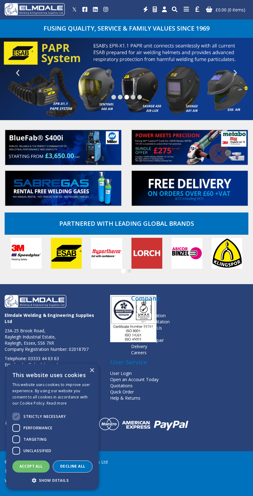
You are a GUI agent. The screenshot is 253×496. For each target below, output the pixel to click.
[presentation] (17, 73)
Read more (57, 403)
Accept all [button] (31, 466)
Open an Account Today (134, 379)
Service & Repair (147, 340)
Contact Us (142, 334)
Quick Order (122, 392)
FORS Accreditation (150, 322)
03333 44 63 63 (43, 358)
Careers (139, 352)
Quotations (121, 386)
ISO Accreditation (148, 315)
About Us (140, 309)
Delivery (139, 346)
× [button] (91, 370)
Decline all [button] (72, 466)
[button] (113, 97)
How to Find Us (146, 328)
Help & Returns (125, 398)
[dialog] (52, 427)
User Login (121, 373)
